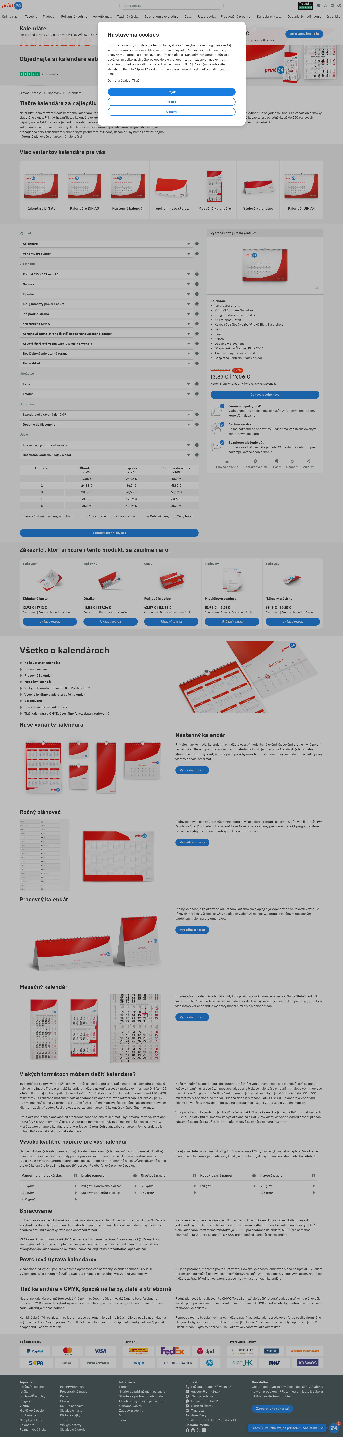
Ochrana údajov (119, 80)
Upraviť (171, 112)
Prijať (172, 92)
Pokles (171, 102)
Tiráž (135, 80)
